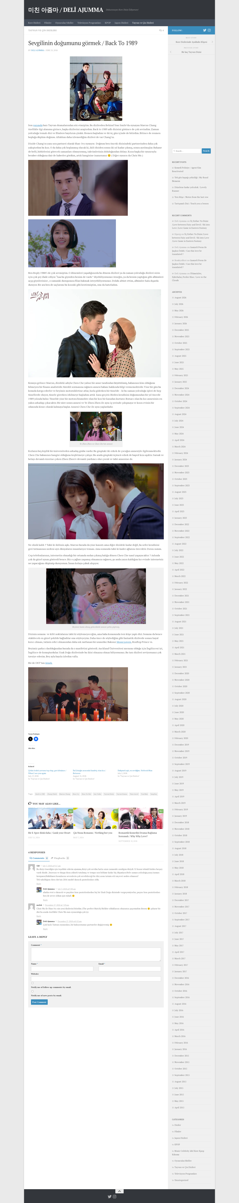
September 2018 (182, 841)
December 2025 (182, 330)
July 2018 (179, 854)
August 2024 (180, 414)
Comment (36, 945)
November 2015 (182, 1062)
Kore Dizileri (34, 22)
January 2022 (181, 589)
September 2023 (182, 485)
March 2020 (180, 731)
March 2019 (180, 803)
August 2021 (180, 621)
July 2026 (179, 304)
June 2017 (179, 939)
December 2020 (182, 673)
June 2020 (179, 712)
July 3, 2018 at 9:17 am (52, 866)
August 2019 (180, 770)
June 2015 (179, 1094)
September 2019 (182, 764)
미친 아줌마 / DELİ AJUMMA (65, 10)
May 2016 (179, 1023)
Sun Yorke (97, 794)
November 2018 (182, 828)
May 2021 (179, 641)
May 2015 (179, 1101)
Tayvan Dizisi (109, 794)
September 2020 (182, 692)
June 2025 (179, 362)
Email (102, 963)
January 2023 (181, 517)
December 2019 (182, 744)
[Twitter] (204, 30)
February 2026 (181, 317)
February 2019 (181, 809)
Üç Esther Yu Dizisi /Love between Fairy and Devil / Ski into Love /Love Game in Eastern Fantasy (191, 224)
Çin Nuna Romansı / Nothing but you (92, 832)
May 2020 (179, 718)
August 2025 (180, 355)
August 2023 (180, 492)
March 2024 (180, 446)
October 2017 (181, 913)
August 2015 (180, 1081)
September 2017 (182, 919)
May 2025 (179, 368)
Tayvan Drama (121, 794)
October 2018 (181, 835)
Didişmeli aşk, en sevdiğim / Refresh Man (135, 770)
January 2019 (181, 815)
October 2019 (181, 757)
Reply (39, 883)
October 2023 (181, 479)
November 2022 (182, 530)
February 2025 (181, 375)
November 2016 (182, 984)
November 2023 (182, 472)
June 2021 (179, 634)
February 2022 (181, 582)
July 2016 (179, 1010)
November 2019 (182, 751)
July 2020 (179, 705)
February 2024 (181, 453)
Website (35, 973)
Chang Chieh (52, 794)
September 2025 (182, 349)
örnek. (48, 663)
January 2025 (181, 381)
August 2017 (180, 926)
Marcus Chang (64, 794)
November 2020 (182, 679)
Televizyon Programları (89, 22)
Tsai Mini (144, 794)
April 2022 (179, 569)
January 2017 (181, 971)
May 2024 (179, 433)
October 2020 (181, 686)
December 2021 (182, 595)
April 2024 (179, 440)
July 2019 (179, 777)
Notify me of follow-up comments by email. (51, 987)
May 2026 (179, 310)
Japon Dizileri (121, 22)
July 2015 (179, 1088)
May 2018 (179, 867)
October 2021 (181, 608)
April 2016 (179, 1029)
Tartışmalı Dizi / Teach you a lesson (192, 203)
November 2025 (182, 336)
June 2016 (179, 1016)
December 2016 (182, 977)
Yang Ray (153, 794)
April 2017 (179, 952)
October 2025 (181, 342)
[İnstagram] (209, 30)
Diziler (178, 1125)
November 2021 (182, 602)
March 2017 (180, 958)
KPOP (108, 22)
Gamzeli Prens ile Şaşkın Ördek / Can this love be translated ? (189, 250)
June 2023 (179, 504)
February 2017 (181, 965)
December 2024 (182, 388)
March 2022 (180, 576)
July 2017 (179, 932)
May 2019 (179, 790)
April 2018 (179, 874)
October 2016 (181, 990)
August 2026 (180, 297)
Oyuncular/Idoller (64, 22)
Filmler (47, 22)
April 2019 (179, 796)
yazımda (37, 125)
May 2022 (179, 563)
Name (34, 963)
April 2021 (179, 647)
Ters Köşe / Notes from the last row (191, 197)
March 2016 (180, 1036)
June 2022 (179, 556)
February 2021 (181, 660)
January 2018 (181, 893)
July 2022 (179, 550)
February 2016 (181, 1042)
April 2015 (179, 1107)
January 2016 (181, 1049)
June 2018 (179, 861)
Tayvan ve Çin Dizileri (143, 22)
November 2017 (182, 906)
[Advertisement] (191, 100)
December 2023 (182, 466)
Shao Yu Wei (86, 794)
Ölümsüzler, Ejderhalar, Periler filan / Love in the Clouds (189, 277)
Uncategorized (181, 1180)
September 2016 (182, 997)
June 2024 (179, 427)
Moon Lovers (124, 642)
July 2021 (179, 628)
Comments (40, 858)
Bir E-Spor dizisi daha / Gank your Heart (49, 832)
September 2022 (182, 537)
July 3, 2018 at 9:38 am (67, 889)
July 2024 (179, 420)
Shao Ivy (76, 794)
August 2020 (180, 699)
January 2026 (181, 323)
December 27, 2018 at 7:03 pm (57, 905)
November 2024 (182, 394)
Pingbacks (61, 858)
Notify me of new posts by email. (46, 995)
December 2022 (182, 524)
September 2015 (182, 1075)
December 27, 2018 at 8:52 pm (70, 921)
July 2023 (179, 498)
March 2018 (180, 880)
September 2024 (182, 407)
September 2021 (182, 615)
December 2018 (182, 822)
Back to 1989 (40, 794)
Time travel (134, 794)
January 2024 (181, 459)
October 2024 (181, 401)
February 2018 (181, 887)
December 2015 (182, 1055)
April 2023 (179, 511)
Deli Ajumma (37, 50)
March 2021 (180, 654)
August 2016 (180, 1003)
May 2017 (179, 945)
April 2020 (179, 725)
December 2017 (182, 900)
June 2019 (179, 783)
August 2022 (180, 543)
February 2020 (181, 738)
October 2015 (181, 1068)
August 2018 (180, 848)
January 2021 (181, 666)
